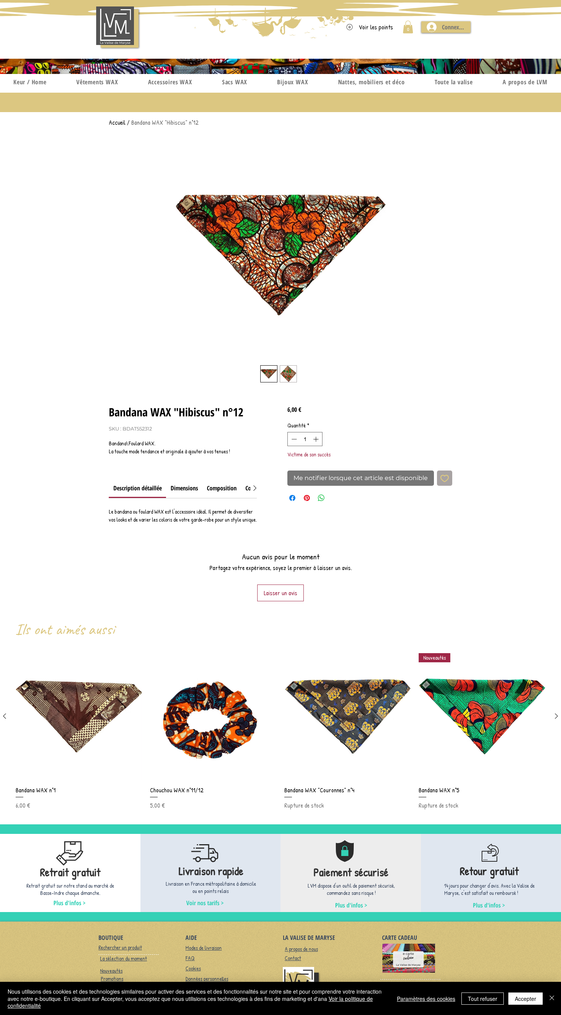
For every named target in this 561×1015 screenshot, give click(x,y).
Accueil (117, 122)
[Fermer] (551, 998)
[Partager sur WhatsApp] (321, 498)
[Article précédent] (4, 716)
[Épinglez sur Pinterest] (306, 498)
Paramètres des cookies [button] (426, 998)
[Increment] (316, 439)
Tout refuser (482, 998)
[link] (137, 488)
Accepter (525, 998)
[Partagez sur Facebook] (292, 498)
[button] (408, 27)
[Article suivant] (556, 716)
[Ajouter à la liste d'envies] (444, 478)
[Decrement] (293, 439)
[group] (280, 731)
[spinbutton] (305, 439)
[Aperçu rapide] (79, 716)
